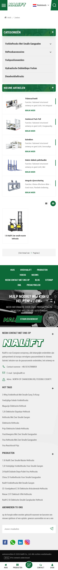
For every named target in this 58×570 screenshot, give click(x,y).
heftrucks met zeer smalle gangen (16, 417)
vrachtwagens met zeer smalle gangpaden (19, 434)
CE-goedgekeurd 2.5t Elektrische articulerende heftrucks (25, 488)
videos (23, 275)
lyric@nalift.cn (19, 373)
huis (12, 270)
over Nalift (26, 270)
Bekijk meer (30, 110)
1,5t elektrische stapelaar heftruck (16, 411)
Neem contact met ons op (17, 280)
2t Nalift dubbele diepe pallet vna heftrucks (20, 471)
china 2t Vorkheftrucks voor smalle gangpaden (21, 477)
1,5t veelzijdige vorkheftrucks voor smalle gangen (22, 466)
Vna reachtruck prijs (10, 445)
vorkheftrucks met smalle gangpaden (23, 43)
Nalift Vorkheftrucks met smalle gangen (18, 483)
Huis (9, 17)
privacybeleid (33, 285)
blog (37, 280)
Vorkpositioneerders (14, 60)
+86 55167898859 (38, 310)
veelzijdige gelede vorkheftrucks (15, 400)
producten (42, 270)
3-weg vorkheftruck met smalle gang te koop (20, 395)
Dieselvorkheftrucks (14, 76)
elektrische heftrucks (10, 423)
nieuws (35, 275)
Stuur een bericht (29, 319)
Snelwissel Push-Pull (33, 119)
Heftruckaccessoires (14, 52)
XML (19, 285)
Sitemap (49, 280)
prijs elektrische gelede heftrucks (15, 428)
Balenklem (29, 139)
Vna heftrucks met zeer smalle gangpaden (19, 440)
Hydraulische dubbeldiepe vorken (21, 68)
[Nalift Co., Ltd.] (17, 4)
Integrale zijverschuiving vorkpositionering (34, 180)
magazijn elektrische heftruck (14, 406)
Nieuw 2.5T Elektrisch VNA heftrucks (17, 494)
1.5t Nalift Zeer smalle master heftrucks (15, 237)
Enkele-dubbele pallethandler (36, 160)
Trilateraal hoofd (31, 98)
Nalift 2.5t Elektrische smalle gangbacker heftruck (22, 500)
